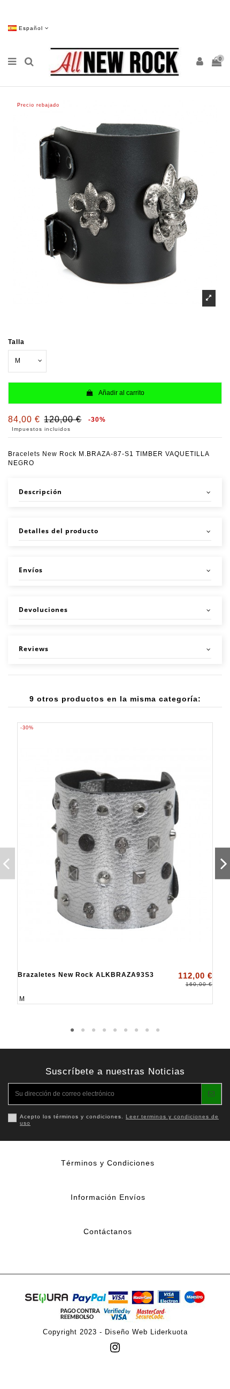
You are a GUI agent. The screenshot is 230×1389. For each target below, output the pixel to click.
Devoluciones (43, 610)
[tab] (115, 492)
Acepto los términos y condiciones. (119, 1120)
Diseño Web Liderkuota (146, 1332)
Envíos (31, 570)
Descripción (40, 492)
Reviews (34, 649)
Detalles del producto (58, 531)
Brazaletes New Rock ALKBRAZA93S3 (86, 975)
